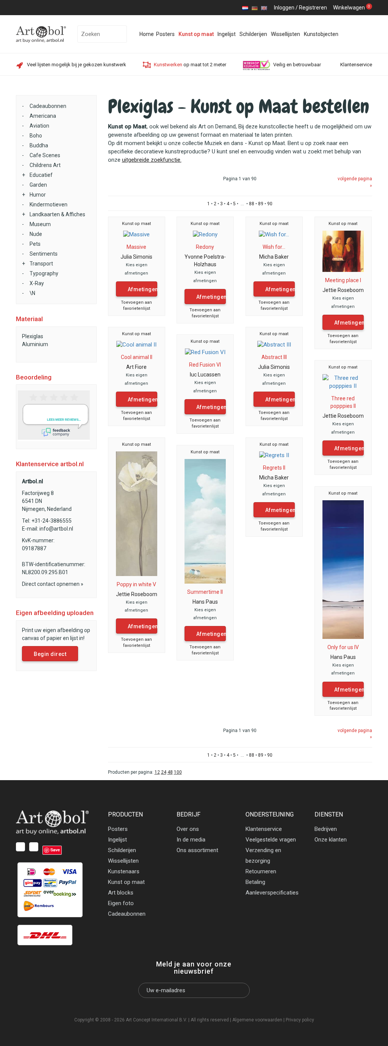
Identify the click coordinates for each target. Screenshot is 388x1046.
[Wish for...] (274, 234)
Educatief (41, 175)
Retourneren (261, 871)
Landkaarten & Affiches (57, 214)
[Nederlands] (245, 7)
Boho (36, 136)
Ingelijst (226, 34)
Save (55, 849)
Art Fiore (136, 367)
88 (251, 203)
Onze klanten (330, 839)
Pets (35, 244)
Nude (36, 234)
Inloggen (284, 8)
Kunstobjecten (321, 34)
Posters (165, 34)
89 (260, 203)
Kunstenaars (123, 871)
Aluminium (35, 344)
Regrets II (274, 468)
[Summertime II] (205, 520)
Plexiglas (32, 336)
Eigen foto (121, 903)
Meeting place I (343, 280)
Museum (40, 224)
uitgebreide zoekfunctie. (151, 159)
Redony (205, 247)
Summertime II (205, 592)
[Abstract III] (274, 344)
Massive (136, 247)
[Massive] (136, 234)
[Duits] (255, 7)
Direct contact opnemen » (52, 584)
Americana (43, 116)
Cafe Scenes (45, 155)
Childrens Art (45, 165)
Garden (38, 185)
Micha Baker (274, 257)
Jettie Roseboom (343, 290)
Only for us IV (343, 647)
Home (146, 34)
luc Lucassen (205, 375)
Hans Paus (205, 602)
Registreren (313, 8)
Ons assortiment (197, 850)
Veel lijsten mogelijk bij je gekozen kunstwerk (76, 64)
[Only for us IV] (343, 569)
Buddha (39, 145)
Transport (41, 264)
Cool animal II (136, 357)
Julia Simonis (136, 257)
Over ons (188, 829)
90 (269, 203)
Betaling (255, 882)
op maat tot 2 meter (190, 64)
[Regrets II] (274, 455)
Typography (44, 273)
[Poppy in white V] (137, 513)
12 (157, 772)
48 (170, 772)
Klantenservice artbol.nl (50, 464)
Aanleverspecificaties (272, 892)
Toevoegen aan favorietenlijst (136, 305)
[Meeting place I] (343, 250)
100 (178, 772)
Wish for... (274, 247)
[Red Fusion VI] (205, 352)
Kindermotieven (48, 204)
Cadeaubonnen (48, 106)
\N (32, 293)
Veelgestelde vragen (271, 839)
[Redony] (205, 234)
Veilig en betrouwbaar (297, 64)
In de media (191, 839)
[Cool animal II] (136, 344)
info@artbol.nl (56, 529)
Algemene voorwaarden (257, 1020)
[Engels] (264, 7)
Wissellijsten (285, 34)
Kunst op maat (196, 34)
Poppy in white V (136, 584)
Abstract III (274, 357)
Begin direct (50, 654)
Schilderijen (253, 34)
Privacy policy (300, 1020)
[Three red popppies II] (343, 381)
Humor (38, 195)
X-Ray (37, 283)
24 (163, 772)
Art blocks (120, 892)
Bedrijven (325, 829)
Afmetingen (143, 289)
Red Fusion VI (205, 365)
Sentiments (44, 254)
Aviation (39, 126)
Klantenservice (356, 64)
